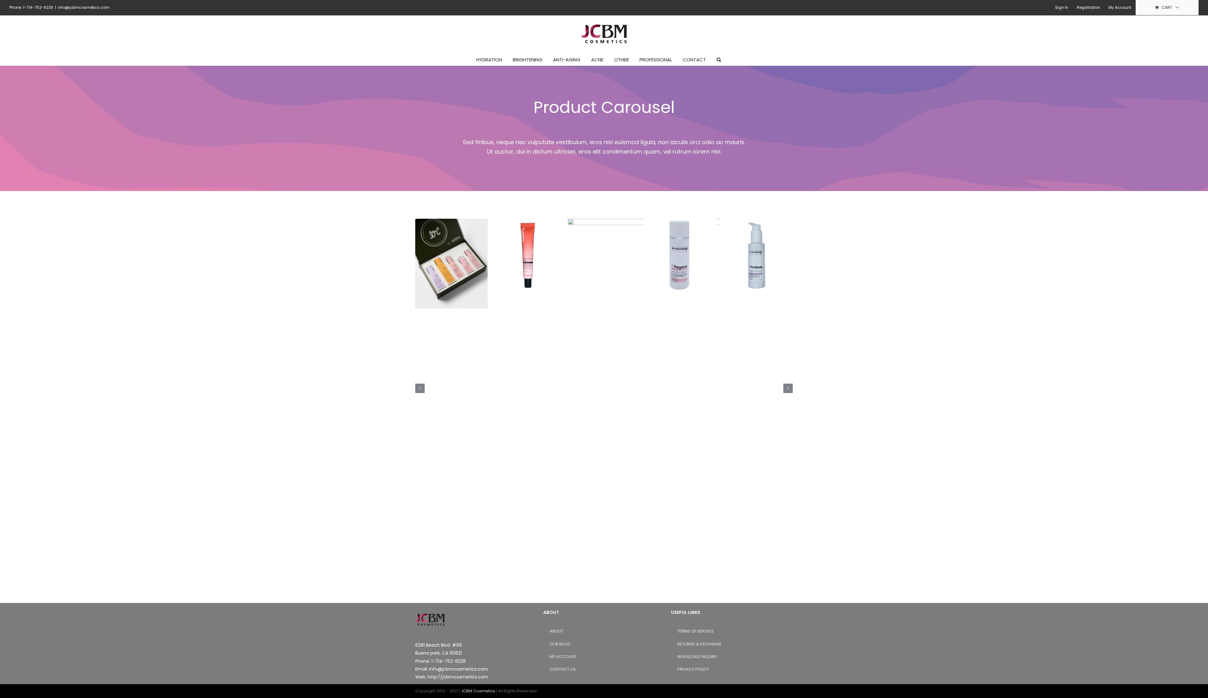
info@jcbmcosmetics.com (83, 7)
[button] (719, 59)
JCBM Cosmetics (478, 691)
